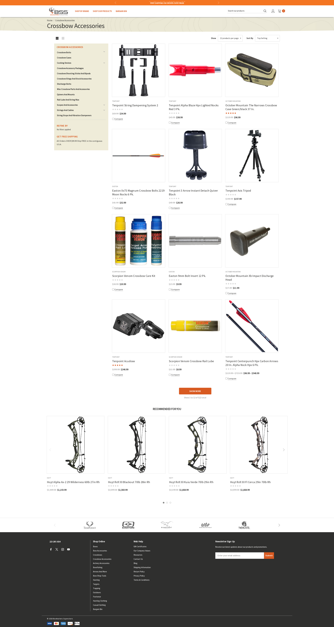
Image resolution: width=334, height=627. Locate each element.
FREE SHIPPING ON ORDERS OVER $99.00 (167, 2)
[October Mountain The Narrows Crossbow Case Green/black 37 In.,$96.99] (252, 70)
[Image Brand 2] (128, 525)
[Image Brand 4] (167, 525)
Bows (95, 546)
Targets (96, 584)
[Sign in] (273, 11)
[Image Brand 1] (89, 525)
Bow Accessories (100, 550)
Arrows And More (100, 571)
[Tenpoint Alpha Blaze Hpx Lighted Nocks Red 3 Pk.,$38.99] (195, 70)
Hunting (96, 580)
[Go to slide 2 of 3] (167, 502)
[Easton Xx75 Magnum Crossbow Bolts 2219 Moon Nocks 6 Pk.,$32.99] (139, 156)
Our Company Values (142, 550)
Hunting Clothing (100, 601)
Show (213, 38)
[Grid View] (57, 38)
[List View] (63, 38)
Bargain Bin (97, 609)
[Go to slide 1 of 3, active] (163, 502)
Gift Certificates (140, 546)
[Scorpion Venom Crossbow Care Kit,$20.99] (139, 241)
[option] (89, 525)
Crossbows (97, 555)
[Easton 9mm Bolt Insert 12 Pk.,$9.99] (195, 241)
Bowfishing (97, 567)
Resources (138, 555)
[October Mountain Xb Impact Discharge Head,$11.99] (252, 241)
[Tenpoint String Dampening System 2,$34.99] (139, 70)
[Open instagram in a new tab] (63, 549)
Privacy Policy (139, 575)
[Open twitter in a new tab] (57, 549)
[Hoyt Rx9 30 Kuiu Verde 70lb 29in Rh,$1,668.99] (197, 445)
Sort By (250, 38)
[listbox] (267, 38)
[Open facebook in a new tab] (52, 549)
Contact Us (138, 559)
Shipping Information (142, 567)
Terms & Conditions (142, 580)
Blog (135, 563)
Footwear (97, 596)
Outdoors (97, 592)
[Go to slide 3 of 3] (170, 502)
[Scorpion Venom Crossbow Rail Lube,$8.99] (195, 326)
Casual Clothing (99, 605)
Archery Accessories (101, 563)
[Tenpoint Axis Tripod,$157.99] (252, 156)
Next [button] (218, 3)
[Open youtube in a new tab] (69, 549)
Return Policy (139, 571)
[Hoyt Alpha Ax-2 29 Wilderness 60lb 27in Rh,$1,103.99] (75, 445)
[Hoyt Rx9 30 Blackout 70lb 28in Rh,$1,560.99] (136, 445)
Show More (195, 391)
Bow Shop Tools (99, 575)
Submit (269, 555)
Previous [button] (115, 3)
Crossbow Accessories (102, 559)
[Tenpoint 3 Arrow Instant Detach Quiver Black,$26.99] (195, 156)
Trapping (96, 588)
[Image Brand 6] (205, 525)
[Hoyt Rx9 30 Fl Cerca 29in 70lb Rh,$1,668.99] (259, 445)
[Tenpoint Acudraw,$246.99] (139, 326)
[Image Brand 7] (244, 525)
